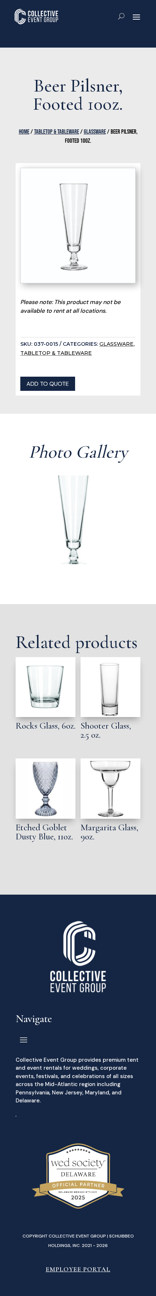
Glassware (95, 131)
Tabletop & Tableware (56, 131)
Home (24, 131)
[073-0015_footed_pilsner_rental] (78, 562)
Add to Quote (47, 384)
